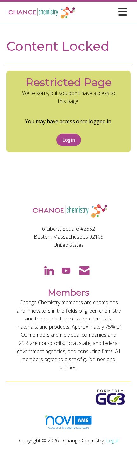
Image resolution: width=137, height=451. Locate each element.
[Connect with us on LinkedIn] (48, 270)
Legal (112, 440)
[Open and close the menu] (103, 11)
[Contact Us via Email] (84, 270)
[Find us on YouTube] (66, 270)
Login (68, 140)
